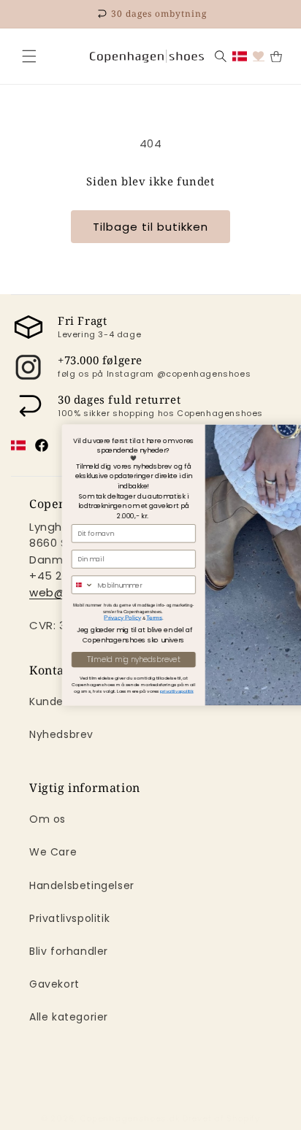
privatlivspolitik (147, 691)
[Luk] (29, 56)
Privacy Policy (93, 618)
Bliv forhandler (68, 951)
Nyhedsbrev (61, 734)
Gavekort (54, 984)
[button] (29, 56)
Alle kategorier (68, 1017)
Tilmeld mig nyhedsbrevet (104, 660)
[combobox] (53, 584)
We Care (53, 852)
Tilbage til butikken (150, 226)
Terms (125, 618)
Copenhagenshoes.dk (130, 1118)
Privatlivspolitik (69, 918)
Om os (47, 819)
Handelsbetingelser (81, 885)
